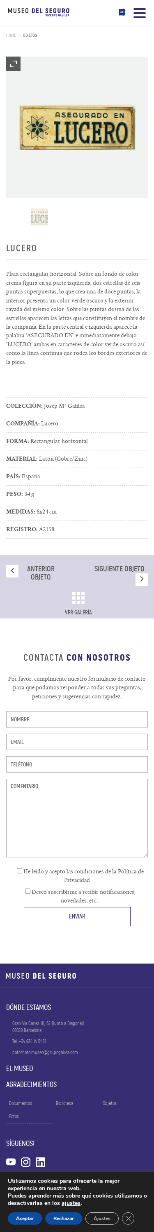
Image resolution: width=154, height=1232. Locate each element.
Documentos (20, 1103)
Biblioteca (64, 1103)
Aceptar (25, 1218)
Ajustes (102, 1218)
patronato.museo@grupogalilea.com (45, 1052)
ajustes (71, 1203)
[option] (77, 127)
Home (11, 35)
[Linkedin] (40, 1161)
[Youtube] (11, 1161)
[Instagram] (25, 1161)
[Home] (38, 13)
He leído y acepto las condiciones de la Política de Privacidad (83, 875)
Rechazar (63, 1218)
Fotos (14, 1116)
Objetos (30, 35)
